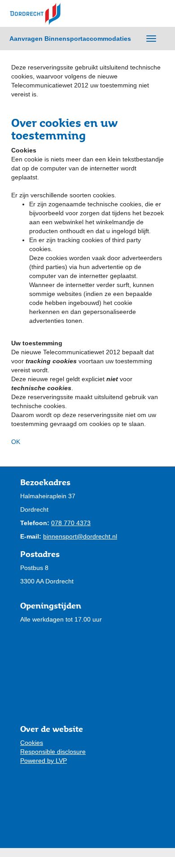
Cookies (31, 742)
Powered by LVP (43, 760)
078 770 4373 (71, 522)
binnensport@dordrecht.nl (80, 536)
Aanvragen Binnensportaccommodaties (70, 38)
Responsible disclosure (53, 751)
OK (15, 441)
